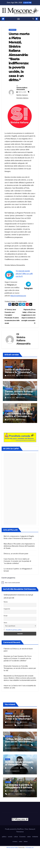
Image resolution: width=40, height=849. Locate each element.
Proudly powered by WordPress (14, 829)
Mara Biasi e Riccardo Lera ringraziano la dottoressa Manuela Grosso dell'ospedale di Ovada (19, 546)
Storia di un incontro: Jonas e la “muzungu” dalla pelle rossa (18, 372)
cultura (16, 836)
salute (29, 836)
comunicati (12, 29)
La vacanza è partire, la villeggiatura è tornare (18, 786)
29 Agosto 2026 (13, 722)
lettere (8, 782)
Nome (6, 602)
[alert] (20, 582)
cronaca (15, 841)
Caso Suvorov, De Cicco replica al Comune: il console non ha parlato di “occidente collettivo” (17, 658)
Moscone (21, 397)
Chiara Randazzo (24, 375)
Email (5, 615)
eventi (8, 759)
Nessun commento (24, 725)
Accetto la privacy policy (14, 630)
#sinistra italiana (22, 98)
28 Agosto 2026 (13, 745)
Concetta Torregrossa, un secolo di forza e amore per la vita (20, 668)
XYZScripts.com (29, 847)
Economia (22, 836)
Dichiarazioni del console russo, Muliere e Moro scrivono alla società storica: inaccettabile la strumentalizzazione (20, 678)
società (10, 836)
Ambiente (35, 836)
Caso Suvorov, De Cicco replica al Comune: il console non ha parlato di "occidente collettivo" (17, 561)
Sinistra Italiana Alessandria (21, 88)
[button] (33, 19)
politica (4, 836)
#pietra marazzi (22, 95)
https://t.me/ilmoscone (18, 296)
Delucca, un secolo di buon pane (16, 553)
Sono (5, 622)
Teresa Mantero (28, 791)
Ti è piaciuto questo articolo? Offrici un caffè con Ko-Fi (24, 273)
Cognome (7, 609)
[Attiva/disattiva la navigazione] (18, 18)
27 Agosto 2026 (13, 791)
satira (20, 841)
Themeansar (19, 831)
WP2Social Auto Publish (12, 847)
